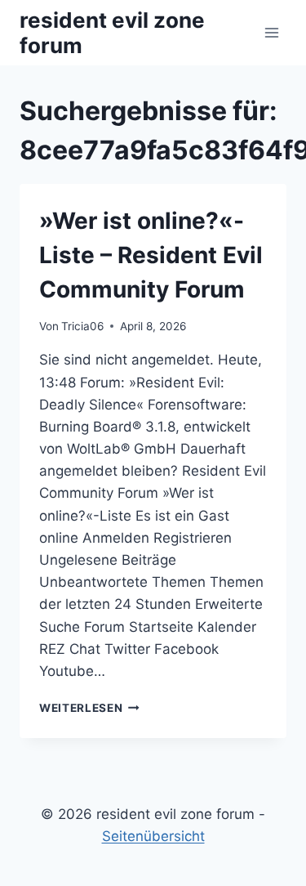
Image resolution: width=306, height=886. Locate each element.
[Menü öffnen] (271, 32)
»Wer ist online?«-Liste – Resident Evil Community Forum (151, 255)
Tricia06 (82, 326)
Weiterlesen (89, 707)
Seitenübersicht (153, 836)
